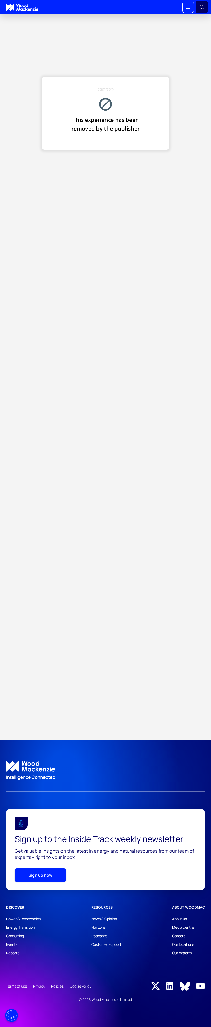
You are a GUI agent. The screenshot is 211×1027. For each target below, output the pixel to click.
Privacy (39, 986)
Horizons (98, 927)
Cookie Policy (80, 986)
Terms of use (16, 986)
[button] (188, 7)
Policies (57, 986)
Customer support (106, 944)
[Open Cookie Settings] (11, 1015)
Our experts (182, 952)
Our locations (183, 944)
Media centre (183, 927)
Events (11, 944)
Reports (12, 952)
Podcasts (99, 935)
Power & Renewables (23, 918)
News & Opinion (104, 918)
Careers (178, 935)
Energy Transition (20, 927)
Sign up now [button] (40, 875)
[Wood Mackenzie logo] (22, 7)
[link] (105, 770)
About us (179, 918)
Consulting (15, 935)
